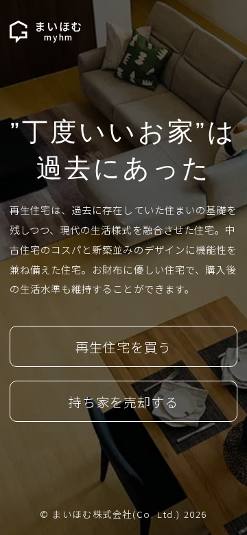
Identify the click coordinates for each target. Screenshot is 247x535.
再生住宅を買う (123, 347)
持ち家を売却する (123, 402)
